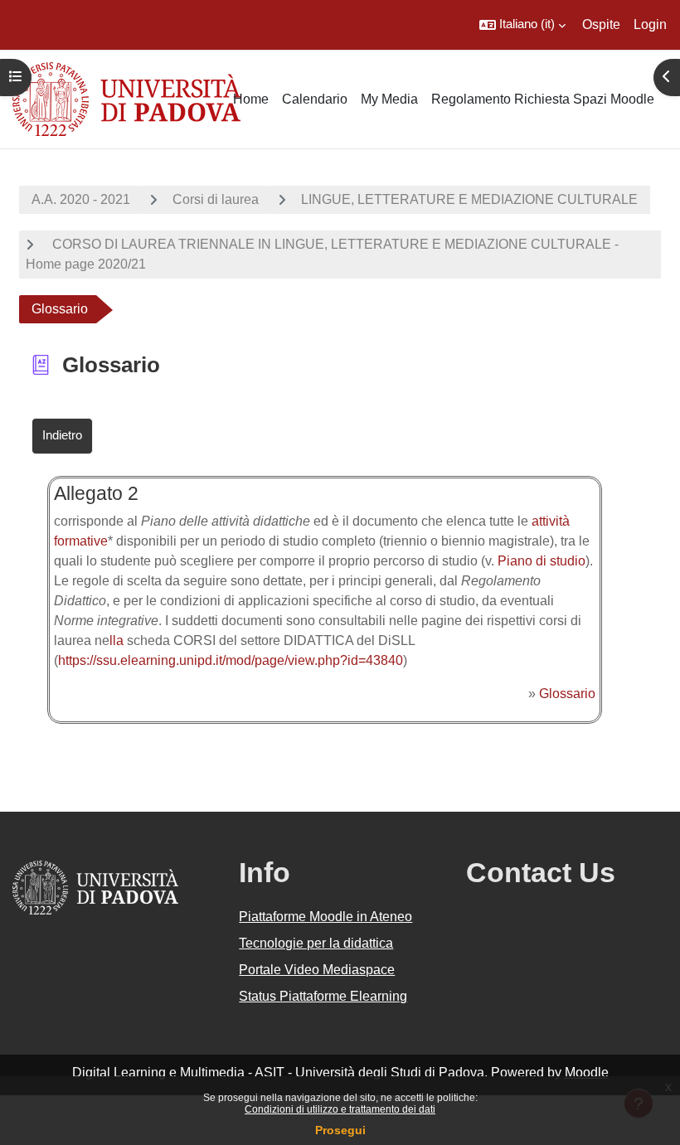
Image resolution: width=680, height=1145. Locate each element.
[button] (522, 25)
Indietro (62, 435)
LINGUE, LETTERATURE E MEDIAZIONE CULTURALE (469, 199)
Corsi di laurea (215, 199)
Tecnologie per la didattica (316, 943)
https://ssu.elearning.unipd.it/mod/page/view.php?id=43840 (230, 660)
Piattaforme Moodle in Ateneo (325, 917)
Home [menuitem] (251, 99)
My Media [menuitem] (389, 99)
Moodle (587, 1072)
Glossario (567, 694)
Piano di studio (541, 561)
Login (650, 24)
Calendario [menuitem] (314, 99)
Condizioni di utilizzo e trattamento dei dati (340, 1109)
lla (116, 640)
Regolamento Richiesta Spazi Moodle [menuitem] (542, 99)
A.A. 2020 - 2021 (81, 199)
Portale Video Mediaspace (317, 970)
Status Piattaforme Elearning (323, 996)
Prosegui (340, 1130)
